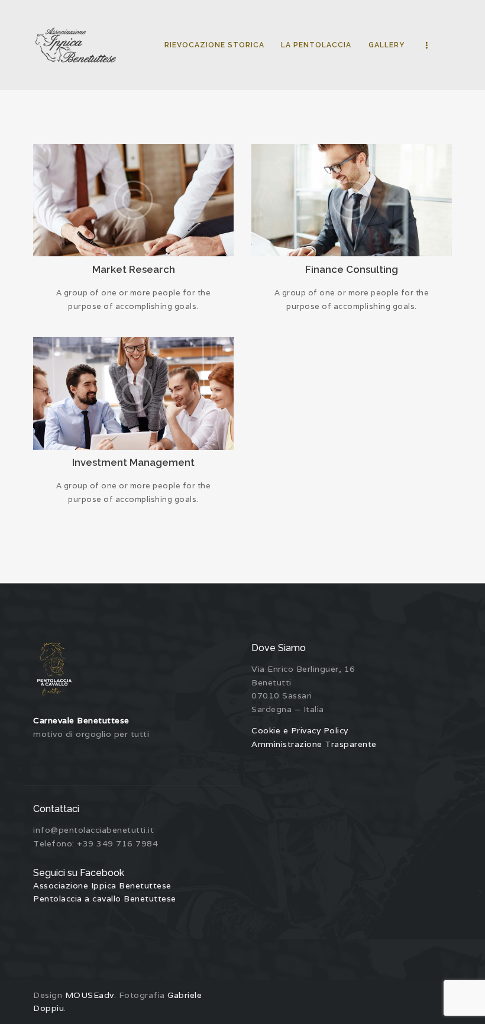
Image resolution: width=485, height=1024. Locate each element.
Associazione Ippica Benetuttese (102, 885)
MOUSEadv (89, 995)
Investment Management (133, 462)
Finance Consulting (351, 269)
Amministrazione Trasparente (314, 744)
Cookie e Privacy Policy (299, 730)
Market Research (133, 269)
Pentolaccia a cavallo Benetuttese (104, 898)
